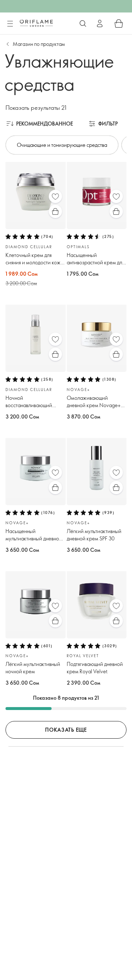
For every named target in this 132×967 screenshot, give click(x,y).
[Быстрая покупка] (55, 211)
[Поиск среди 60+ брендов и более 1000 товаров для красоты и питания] (82, 23)
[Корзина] (118, 23)
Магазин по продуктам (39, 43)
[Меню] (10, 23)
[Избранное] (55, 196)
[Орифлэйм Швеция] (36, 23)
